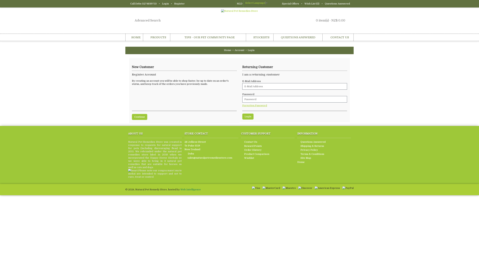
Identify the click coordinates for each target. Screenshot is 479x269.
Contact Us (250, 141)
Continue (139, 116)
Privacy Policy (309, 150)
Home (301, 162)
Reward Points (253, 146)
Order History (253, 150)
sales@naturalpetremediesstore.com (209, 157)
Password (248, 94)
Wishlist (249, 158)
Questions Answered (313, 141)
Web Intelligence (190, 189)
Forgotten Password (254, 105)
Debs (191, 153)
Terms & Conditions (312, 154)
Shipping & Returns (312, 146)
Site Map (305, 158)
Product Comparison (256, 154)
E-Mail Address (251, 81)
